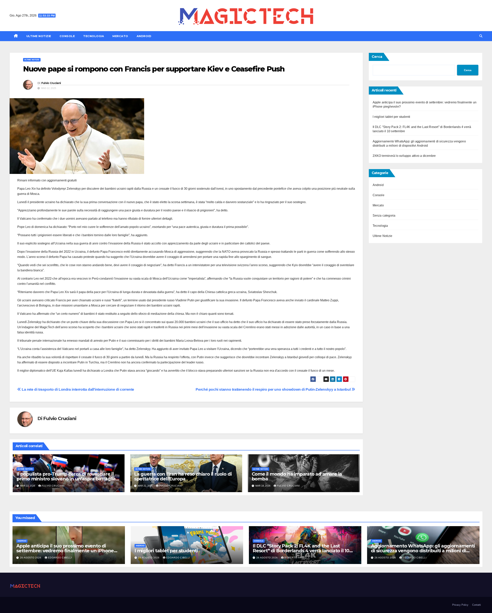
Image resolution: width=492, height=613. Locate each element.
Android (144, 36)
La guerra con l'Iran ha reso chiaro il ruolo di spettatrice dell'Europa (183, 476)
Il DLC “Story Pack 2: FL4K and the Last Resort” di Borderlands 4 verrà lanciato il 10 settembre (301, 550)
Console (67, 36)
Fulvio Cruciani (51, 83)
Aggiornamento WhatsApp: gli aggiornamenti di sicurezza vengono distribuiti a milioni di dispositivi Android (423, 550)
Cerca (377, 57)
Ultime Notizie (38, 36)
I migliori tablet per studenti (391, 116)
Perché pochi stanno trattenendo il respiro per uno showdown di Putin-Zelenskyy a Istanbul (273, 389)
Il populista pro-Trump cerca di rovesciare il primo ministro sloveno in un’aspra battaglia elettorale (66, 478)
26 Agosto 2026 (31, 557)
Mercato (120, 36)
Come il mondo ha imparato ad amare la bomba (297, 476)
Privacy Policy (460, 604)
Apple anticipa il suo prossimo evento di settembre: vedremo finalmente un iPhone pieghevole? (65, 550)
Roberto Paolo (295, 557)
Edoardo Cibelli (60, 557)
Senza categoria (384, 215)
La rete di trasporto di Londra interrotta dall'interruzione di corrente (77, 389)
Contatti (476, 604)
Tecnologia (93, 36)
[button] (480, 36)
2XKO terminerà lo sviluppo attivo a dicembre (404, 155)
